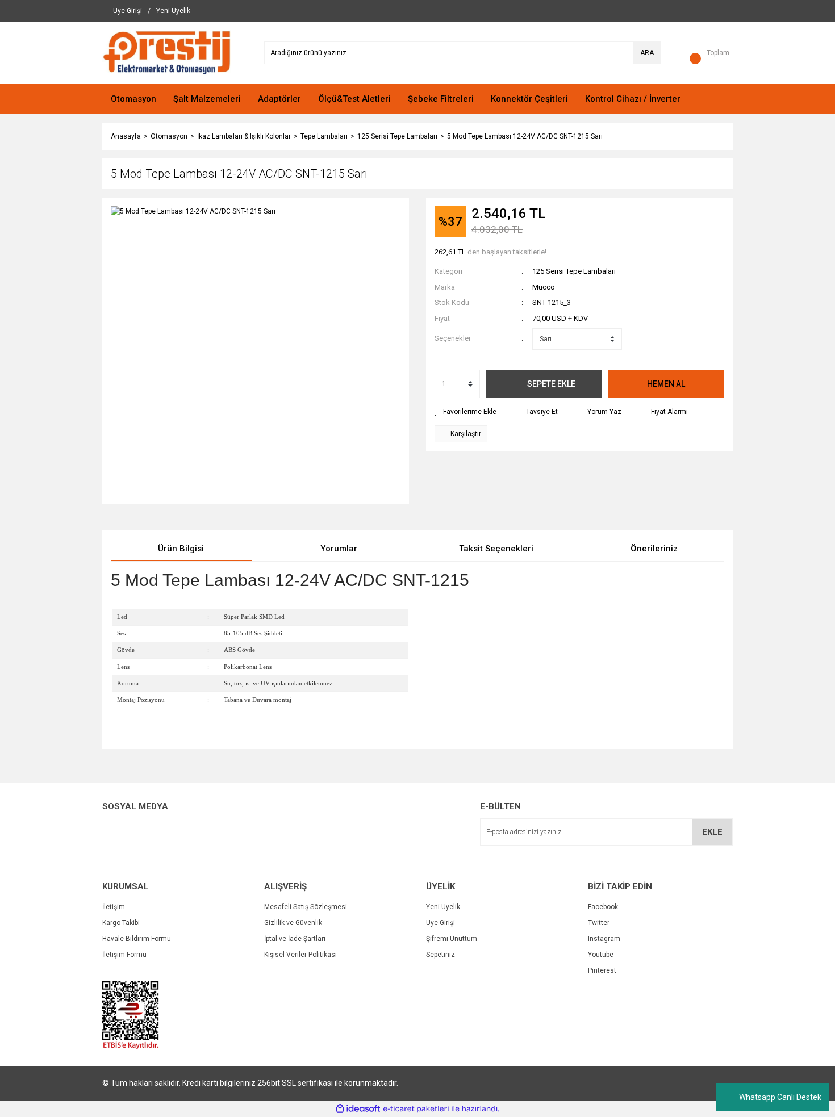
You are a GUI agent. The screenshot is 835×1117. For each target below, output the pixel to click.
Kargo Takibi (121, 923)
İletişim (113, 907)
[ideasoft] (358, 1108)
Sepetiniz (440, 955)
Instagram (604, 939)
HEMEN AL (666, 383)
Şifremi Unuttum (451, 939)
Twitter (598, 923)
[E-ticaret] (416, 1109)
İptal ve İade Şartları (294, 939)
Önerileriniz (654, 548)
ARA (647, 53)
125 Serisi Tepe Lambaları (574, 271)
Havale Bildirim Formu (136, 939)
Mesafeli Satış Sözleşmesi (305, 907)
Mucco (543, 287)
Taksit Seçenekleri (496, 548)
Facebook (603, 907)
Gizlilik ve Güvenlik (293, 923)
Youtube (600, 955)
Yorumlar (338, 548)
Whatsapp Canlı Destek (780, 1097)
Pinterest (602, 970)
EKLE (712, 832)
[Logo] (166, 52)
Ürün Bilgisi (181, 548)
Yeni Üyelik (443, 907)
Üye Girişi (440, 923)
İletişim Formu (124, 955)
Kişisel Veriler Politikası (300, 955)
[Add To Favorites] (465, 412)
